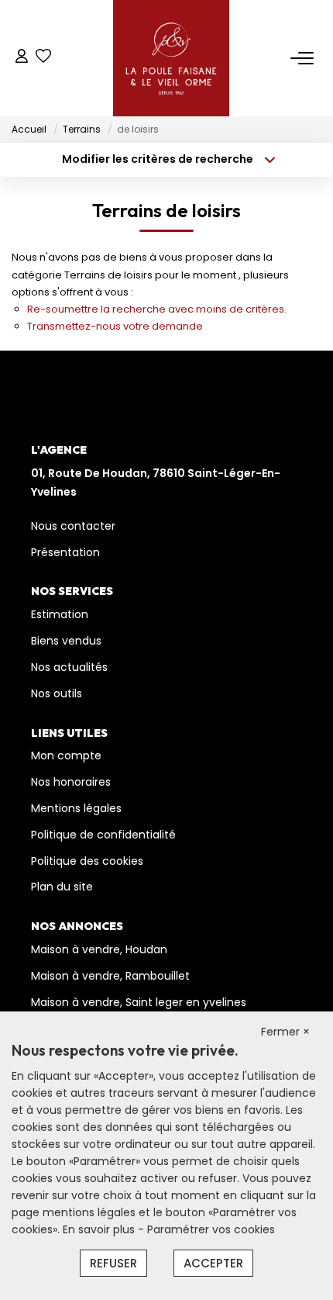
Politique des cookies (87, 861)
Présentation (65, 552)
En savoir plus (100, 1229)
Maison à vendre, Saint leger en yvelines (138, 1002)
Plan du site (62, 886)
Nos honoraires (71, 782)
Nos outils (56, 693)
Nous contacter (73, 526)
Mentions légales (76, 808)
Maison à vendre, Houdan (99, 949)
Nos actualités (69, 667)
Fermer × (285, 1031)
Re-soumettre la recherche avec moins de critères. (157, 309)
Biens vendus (66, 640)
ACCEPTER (213, 1263)
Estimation (59, 614)
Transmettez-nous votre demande (115, 326)
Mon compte (66, 755)
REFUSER (113, 1263)
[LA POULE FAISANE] (171, 58)
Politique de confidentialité (103, 834)
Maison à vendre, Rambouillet (110, 976)
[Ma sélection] (43, 57)
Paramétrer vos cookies (211, 1229)
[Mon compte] (21, 57)
